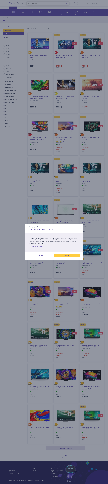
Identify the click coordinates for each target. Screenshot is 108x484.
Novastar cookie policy (37, 246)
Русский (36, 227)
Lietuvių (31, 227)
